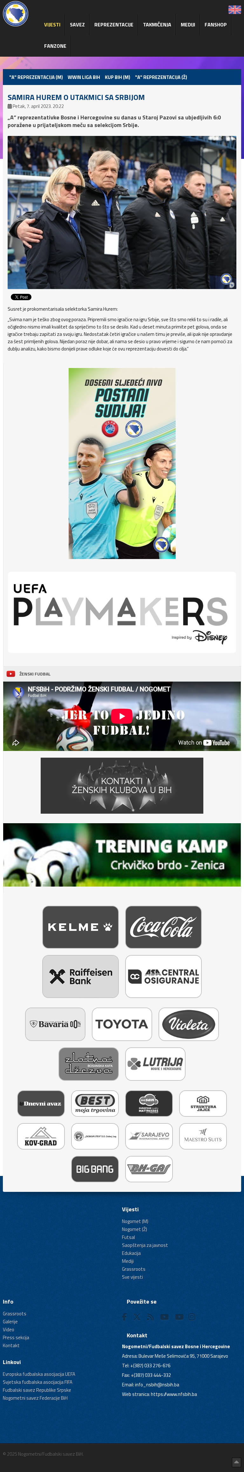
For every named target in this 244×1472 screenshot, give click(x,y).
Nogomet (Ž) (134, 1229)
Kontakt (11, 1345)
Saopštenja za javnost (145, 1245)
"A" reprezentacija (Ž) (161, 77)
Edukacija (131, 1253)
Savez (77, 24)
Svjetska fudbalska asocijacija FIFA (37, 1382)
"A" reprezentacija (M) (36, 77)
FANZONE (55, 46)
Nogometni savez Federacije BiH (35, 1398)
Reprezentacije (113, 24)
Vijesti (52, 24)
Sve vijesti (132, 1277)
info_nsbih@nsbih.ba (157, 1384)
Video (8, 1329)
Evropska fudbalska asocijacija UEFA (39, 1374)
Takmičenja (157, 24)
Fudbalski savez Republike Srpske (37, 1390)
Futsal (128, 1237)
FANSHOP (216, 24)
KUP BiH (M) (117, 77)
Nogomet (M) (135, 1221)
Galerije (10, 1321)
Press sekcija (16, 1337)
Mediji (188, 24)
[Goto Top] (236, 1462)
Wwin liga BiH (84, 77)
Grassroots (134, 1269)
